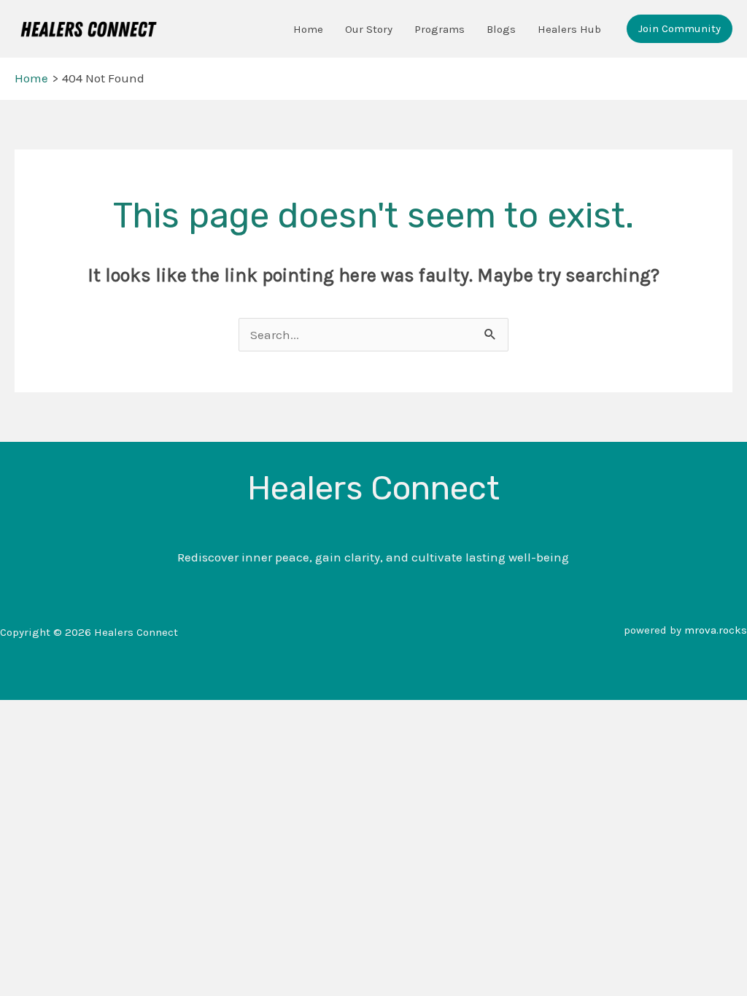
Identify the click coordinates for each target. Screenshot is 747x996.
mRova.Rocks (715, 630)
